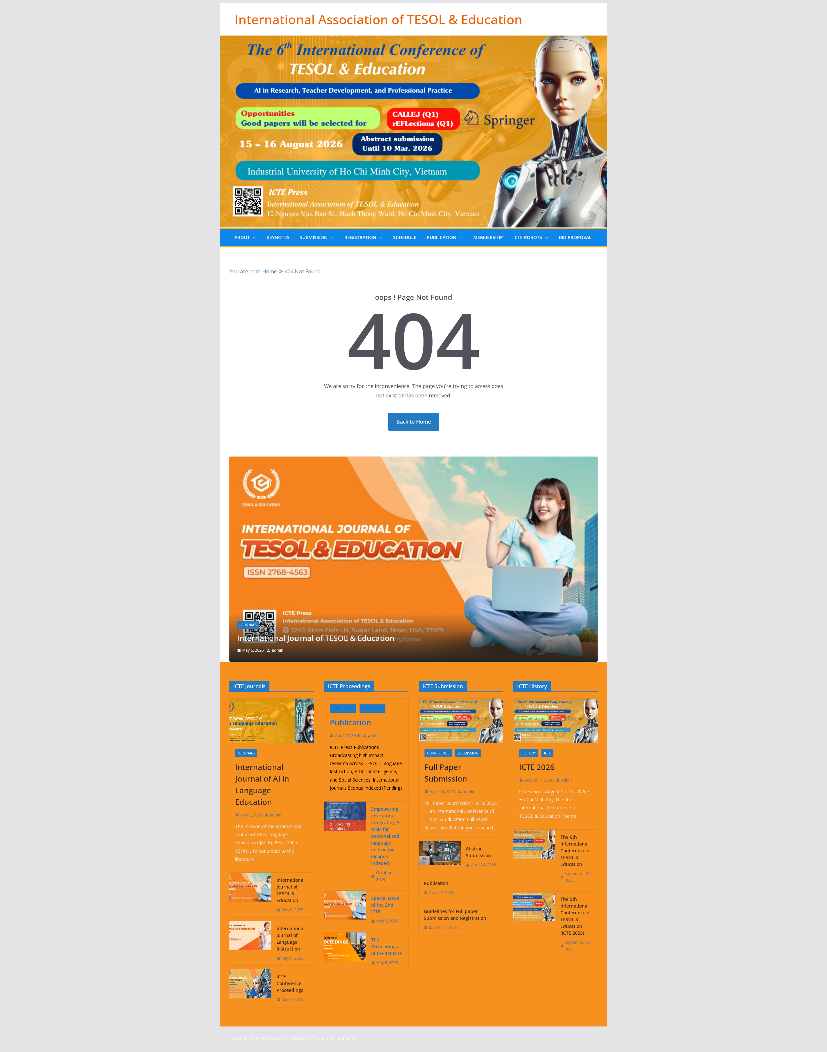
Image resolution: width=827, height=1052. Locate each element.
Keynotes (278, 237)
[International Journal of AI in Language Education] (271, 721)
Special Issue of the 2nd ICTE (385, 905)
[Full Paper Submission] (461, 721)
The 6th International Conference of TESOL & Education (575, 850)
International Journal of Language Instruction (291, 938)
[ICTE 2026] (555, 721)
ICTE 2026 (537, 767)
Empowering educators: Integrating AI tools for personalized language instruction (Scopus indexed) (386, 836)
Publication (441, 237)
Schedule (404, 237)
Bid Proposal (575, 237)
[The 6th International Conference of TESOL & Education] (534, 859)
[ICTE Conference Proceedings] (250, 988)
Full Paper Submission (445, 773)
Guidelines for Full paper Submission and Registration (455, 914)
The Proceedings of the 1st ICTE (386, 946)
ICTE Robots (527, 237)
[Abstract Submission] (440, 856)
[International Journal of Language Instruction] (250, 943)
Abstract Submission (478, 852)
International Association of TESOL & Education (378, 19)
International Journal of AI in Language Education (262, 784)
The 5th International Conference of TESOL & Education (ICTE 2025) (575, 916)
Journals (248, 625)
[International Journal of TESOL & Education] (413, 461)
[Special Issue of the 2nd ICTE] (345, 910)
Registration (360, 237)
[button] (253, 237)
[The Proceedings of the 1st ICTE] (345, 951)
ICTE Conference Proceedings (290, 983)
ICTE (547, 753)
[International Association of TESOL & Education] (413, 40)
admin (277, 650)
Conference (438, 753)
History (529, 753)
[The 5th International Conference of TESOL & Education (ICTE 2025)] (534, 924)
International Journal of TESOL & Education (315, 638)
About (242, 237)
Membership (488, 237)
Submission (314, 237)
